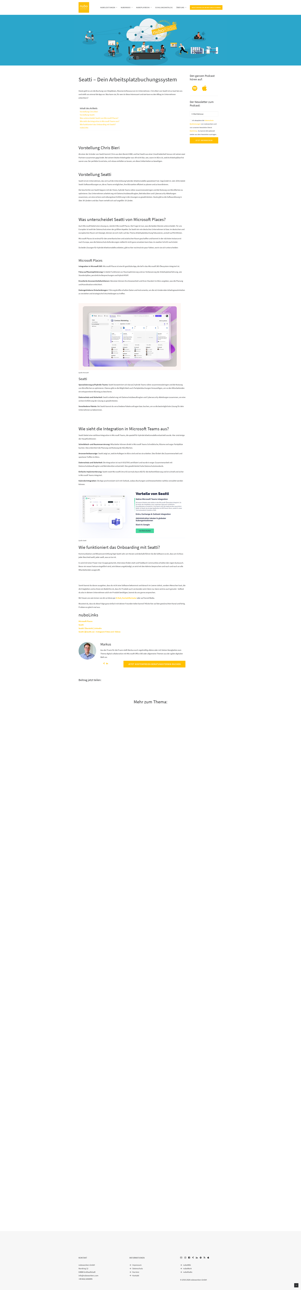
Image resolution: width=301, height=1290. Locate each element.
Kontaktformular (129, 598)
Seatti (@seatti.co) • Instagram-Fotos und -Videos (99, 631)
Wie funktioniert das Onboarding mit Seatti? (98, 124)
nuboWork (187, 1268)
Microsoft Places (85, 621)
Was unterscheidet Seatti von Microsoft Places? (99, 118)
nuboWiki (187, 1265)
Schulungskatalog (164, 7)
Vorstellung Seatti (87, 114)
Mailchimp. (194, 131)
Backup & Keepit (86, 853)
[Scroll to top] (296, 1285)
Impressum (137, 1265)
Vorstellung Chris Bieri (89, 111)
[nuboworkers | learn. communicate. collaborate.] (84, 7)
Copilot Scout (85, 1016)
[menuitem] (109, 7)
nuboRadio (126, 7)
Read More (84, 861)
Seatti (81, 624)
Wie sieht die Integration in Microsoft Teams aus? (99, 121)
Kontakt (135, 1275)
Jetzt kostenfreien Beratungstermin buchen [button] (154, 664)
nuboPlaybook (143, 7)
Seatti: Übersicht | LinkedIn (90, 628)
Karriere (135, 1272)
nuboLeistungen (107, 7)
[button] (195, 90)
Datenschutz (137, 1268)
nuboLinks (84, 127)
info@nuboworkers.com (88, 1275)
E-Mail (118, 598)
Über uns (180, 7)
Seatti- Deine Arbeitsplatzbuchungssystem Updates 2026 (104, 1214)
